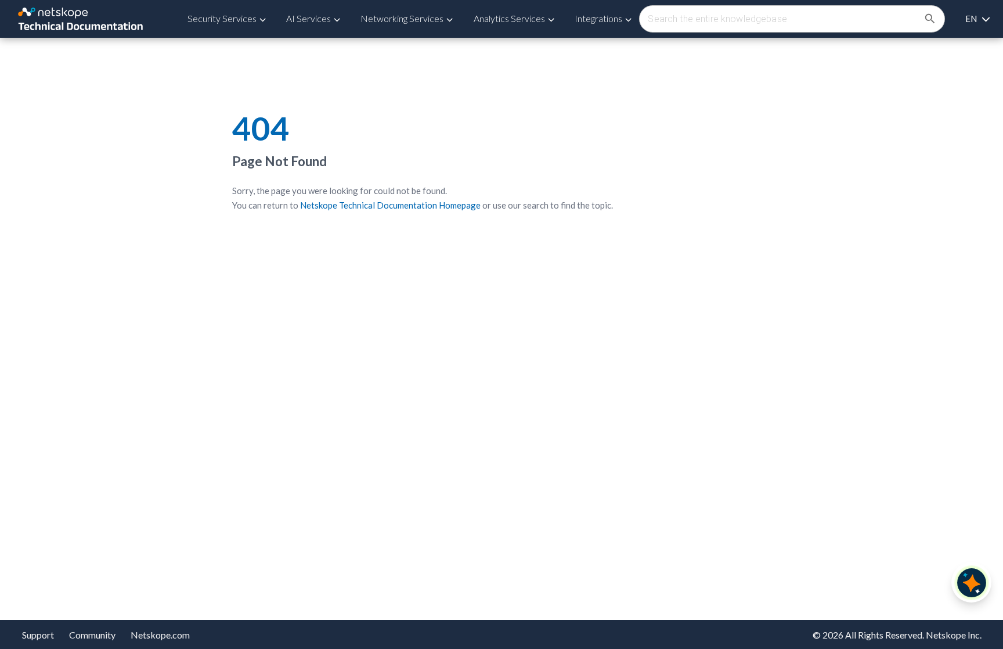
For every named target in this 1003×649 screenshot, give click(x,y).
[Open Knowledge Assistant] (971, 582)
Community (92, 634)
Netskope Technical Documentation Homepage (390, 205)
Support (38, 634)
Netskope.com (160, 634)
